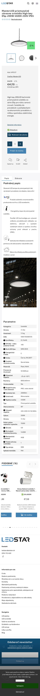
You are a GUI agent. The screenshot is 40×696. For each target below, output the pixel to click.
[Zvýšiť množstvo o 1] (20, 143)
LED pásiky (5, 616)
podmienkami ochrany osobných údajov (20, 648)
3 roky (23, 419)
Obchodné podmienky (9, 584)
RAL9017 (29, 358)
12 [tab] (27, 527)
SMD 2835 (24, 349)
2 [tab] (5, 527)
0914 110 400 (6, 553)
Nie (22, 384)
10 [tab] (23, 527)
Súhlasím (20, 686)
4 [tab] (10, 527)
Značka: (14, 76)
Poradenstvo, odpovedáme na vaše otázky (17, 597)
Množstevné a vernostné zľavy (13, 579)
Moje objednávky (8, 600)
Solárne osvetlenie (8, 621)
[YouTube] (8, 560)
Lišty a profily (6, 630)
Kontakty (5, 582)
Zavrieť (27, 170)
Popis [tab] (6, 178)
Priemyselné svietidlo (28, 403)
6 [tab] (14, 527)
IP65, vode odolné (27, 388)
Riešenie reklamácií (9, 595)
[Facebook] (20, 556)
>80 (22, 344)
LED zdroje (5, 627)
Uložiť (12, 167)
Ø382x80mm (25, 381)
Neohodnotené (16, 19)
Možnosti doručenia (19, 135)
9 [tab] (21, 527)
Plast (22, 366)
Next (35, 464)
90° (22, 407)
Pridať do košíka (16, 151)
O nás (4, 573)
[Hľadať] (28, 3)
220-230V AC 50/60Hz (28, 411)
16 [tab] (36, 527)
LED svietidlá (6, 619)
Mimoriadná (25, 396)
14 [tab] (32, 527)
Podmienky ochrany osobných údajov (15, 587)
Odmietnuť (20, 692)
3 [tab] (7, 527)
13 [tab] (30, 527)
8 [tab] (19, 527)
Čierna (23, 358)
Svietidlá (24, 326)
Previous (30, 464)
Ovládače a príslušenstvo (11, 624)
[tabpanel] (26, 494)
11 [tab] (25, 527)
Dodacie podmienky (9, 576)
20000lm (24, 393)
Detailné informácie (14, 125)
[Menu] (37, 3)
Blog (3, 633)
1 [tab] (3, 527)
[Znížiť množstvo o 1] (9, 143)
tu (29, 677)
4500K (23, 400)
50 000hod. (25, 371)
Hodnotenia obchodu (9, 603)
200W (23, 415)
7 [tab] (16, 527)
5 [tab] (12, 527)
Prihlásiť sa (20, 661)
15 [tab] (34, 527)
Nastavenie (20, 680)
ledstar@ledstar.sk (8, 550)
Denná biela (25, 362)
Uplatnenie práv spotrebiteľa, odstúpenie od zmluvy (17, 591)
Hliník (27, 366)
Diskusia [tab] (18, 178)
